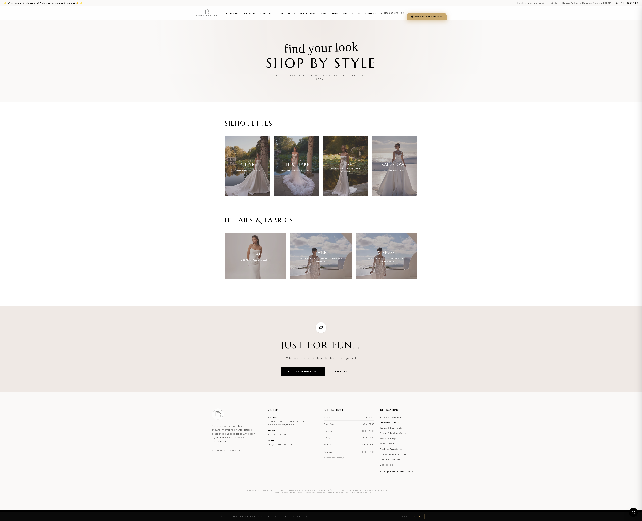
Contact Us (386, 464)
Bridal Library (308, 13)
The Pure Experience (391, 449)
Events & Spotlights (391, 428)
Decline (403, 516)
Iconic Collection (271, 13)
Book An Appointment (303, 371)
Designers (249, 13)
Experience (232, 13)
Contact (370, 13)
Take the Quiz (344, 371)
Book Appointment (390, 417)
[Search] (402, 13)
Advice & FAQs (388, 438)
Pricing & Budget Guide (393, 433)
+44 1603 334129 (628, 3)
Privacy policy (301, 516)
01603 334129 (391, 13)
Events (335, 13)
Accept (417, 516)
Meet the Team (351, 13)
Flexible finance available (532, 3)
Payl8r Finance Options (393, 454)
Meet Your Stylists (390, 459)
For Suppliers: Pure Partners (396, 471)
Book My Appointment (429, 17)
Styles (291, 13)
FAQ (323, 13)
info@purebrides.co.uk (280, 444)
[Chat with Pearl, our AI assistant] (633, 512)
